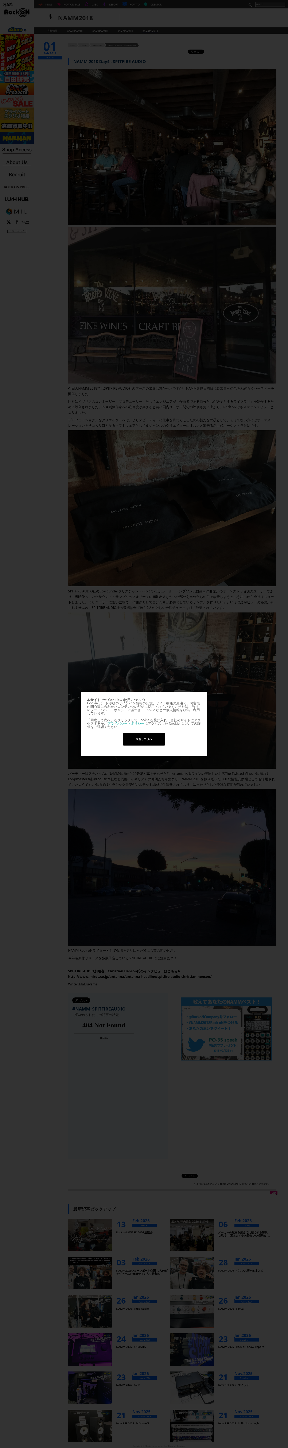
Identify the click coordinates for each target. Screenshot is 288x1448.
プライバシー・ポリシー (125, 723)
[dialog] (144, 724)
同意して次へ (144, 739)
